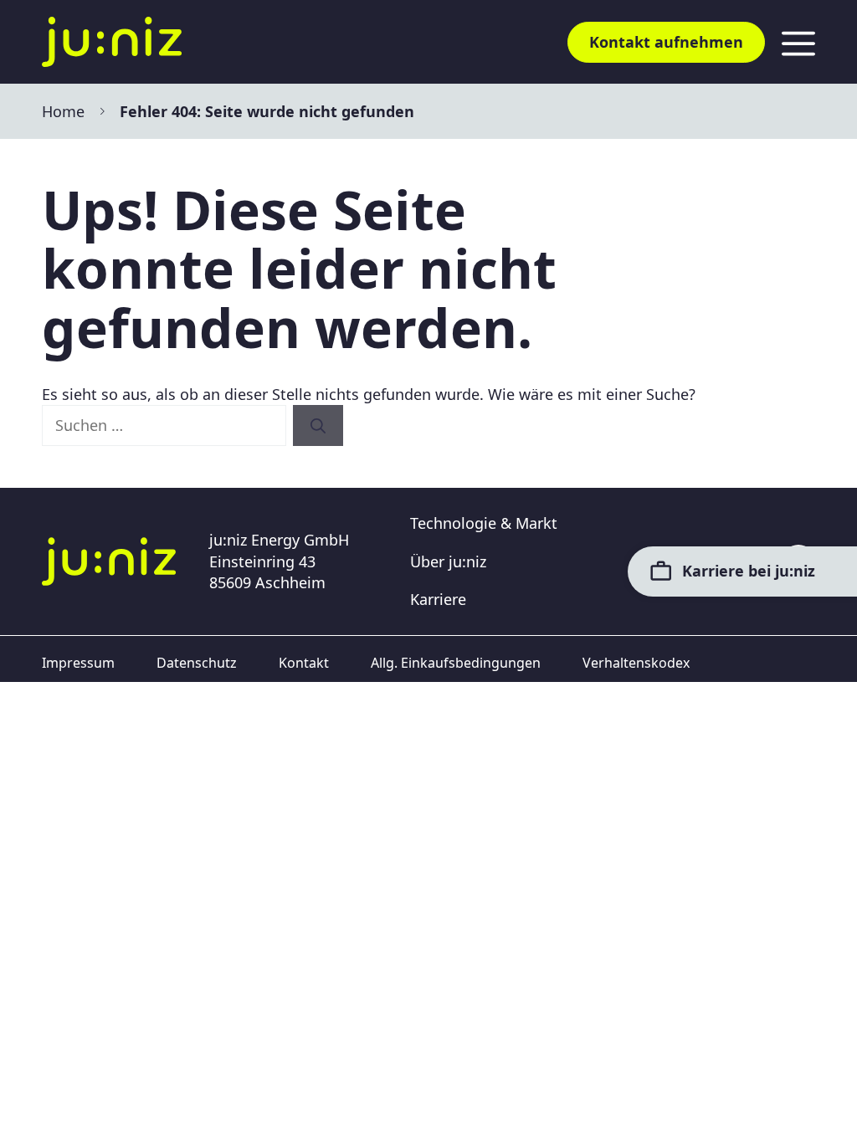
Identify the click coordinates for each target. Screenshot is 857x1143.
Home (63, 111)
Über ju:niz (448, 561)
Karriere (438, 599)
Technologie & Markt (483, 523)
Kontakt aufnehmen (666, 42)
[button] (37, 1106)
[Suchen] (318, 425)
